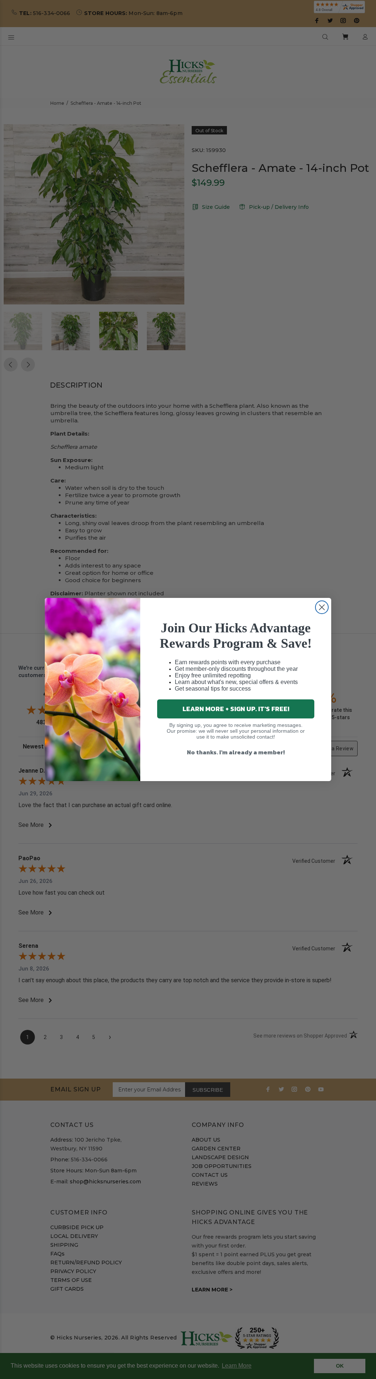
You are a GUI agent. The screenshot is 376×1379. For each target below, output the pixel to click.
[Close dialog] (321, 607)
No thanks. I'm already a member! (236, 752)
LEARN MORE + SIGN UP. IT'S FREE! (235, 709)
